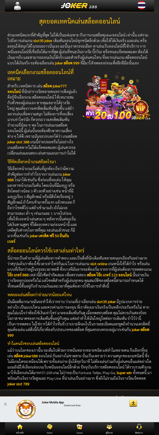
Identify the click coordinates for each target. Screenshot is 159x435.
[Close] (5, 404)
